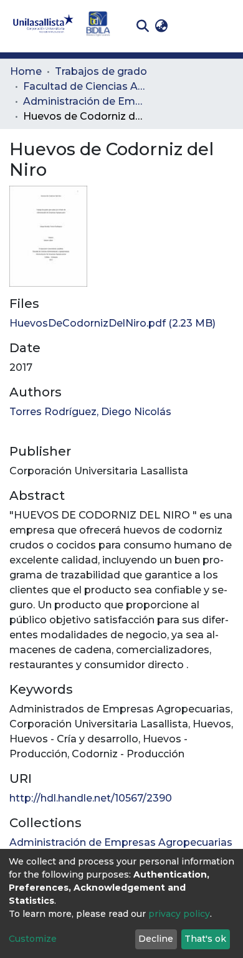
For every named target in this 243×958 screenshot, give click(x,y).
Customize (33, 938)
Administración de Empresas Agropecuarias (85, 101)
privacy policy (179, 913)
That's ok (205, 938)
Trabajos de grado (101, 71)
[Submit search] (142, 26)
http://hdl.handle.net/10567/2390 (90, 798)
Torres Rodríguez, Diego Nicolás (90, 412)
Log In (190, 26)
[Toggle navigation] (224, 26)
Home (26, 71)
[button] (161, 26)
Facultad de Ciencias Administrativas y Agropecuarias (85, 86)
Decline (155, 938)
